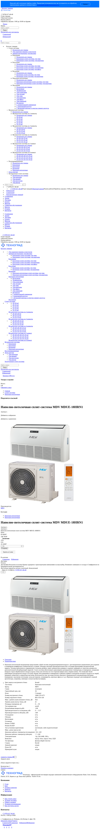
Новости (7, 789)
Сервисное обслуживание (13, 205)
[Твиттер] (2, 402)
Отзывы (7, 209)
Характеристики (10, 661)
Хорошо (85, 4)
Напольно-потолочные (12, 394)
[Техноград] (12, 774)
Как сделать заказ (10, 799)
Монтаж (7, 203)
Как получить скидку (12, 806)
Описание (8, 659)
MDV (2, 508)
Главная (7, 391)
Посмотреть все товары (20, 50)
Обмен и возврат (10, 802)
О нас (6, 784)
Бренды (7, 207)
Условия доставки (11, 800)
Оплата (7, 202)
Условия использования (13, 804)
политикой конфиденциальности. (48, 5)
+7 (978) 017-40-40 (16, 189)
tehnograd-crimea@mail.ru (9, 821)
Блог (6, 786)
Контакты (8, 210)
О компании (9, 196)
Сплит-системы (10, 392)
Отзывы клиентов (11, 787)
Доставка (8, 200)
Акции (7, 198)
